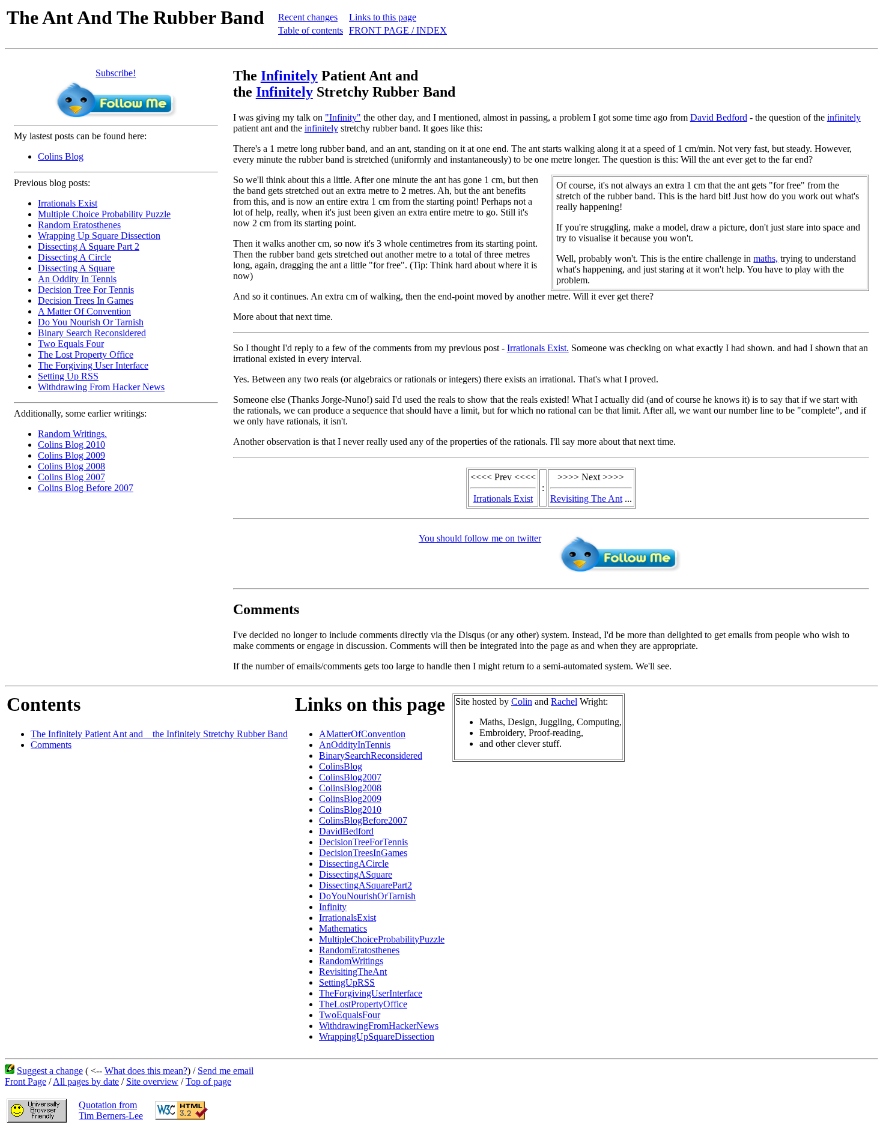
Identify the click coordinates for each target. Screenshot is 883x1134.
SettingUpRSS (347, 982)
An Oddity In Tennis (77, 279)
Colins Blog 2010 (71, 444)
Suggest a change (50, 1071)
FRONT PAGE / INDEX (398, 30)
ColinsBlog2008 (350, 788)
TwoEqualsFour (349, 1015)
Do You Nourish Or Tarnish (91, 322)
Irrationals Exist (67, 203)
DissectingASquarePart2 (365, 885)
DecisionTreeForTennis (363, 842)
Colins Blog (60, 156)
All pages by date (86, 1081)
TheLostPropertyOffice (363, 1004)
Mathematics (343, 928)
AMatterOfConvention (362, 734)
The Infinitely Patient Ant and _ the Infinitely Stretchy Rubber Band (159, 734)
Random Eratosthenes (79, 225)
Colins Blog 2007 (71, 477)
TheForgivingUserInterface (370, 993)
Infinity (333, 907)
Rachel (564, 701)
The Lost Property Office (85, 354)
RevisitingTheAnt (353, 972)
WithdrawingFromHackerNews (378, 1026)
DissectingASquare (355, 874)
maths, (765, 258)
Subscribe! (116, 73)
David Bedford (718, 117)
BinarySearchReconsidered (370, 755)
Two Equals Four (71, 344)
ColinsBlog (340, 766)
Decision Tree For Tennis (86, 290)
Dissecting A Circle (74, 257)
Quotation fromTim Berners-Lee (111, 1110)
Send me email (225, 1071)
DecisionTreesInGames (363, 853)
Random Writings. (72, 434)
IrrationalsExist (347, 917)
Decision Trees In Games (85, 300)
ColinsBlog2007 (350, 777)
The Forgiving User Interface (93, 365)
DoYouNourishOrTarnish (367, 896)
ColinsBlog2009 (350, 799)
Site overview (152, 1081)
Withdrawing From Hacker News (101, 387)
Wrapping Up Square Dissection (99, 236)
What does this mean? (146, 1071)
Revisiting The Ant (586, 498)
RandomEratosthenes (359, 950)
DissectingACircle (354, 863)
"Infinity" (343, 117)
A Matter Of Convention (84, 311)
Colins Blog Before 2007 (85, 488)
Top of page (208, 1081)
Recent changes (308, 17)
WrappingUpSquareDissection (376, 1036)
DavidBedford (346, 831)
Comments (51, 745)
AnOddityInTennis (354, 745)
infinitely (844, 117)
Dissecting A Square (76, 268)
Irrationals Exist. (538, 348)
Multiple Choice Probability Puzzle (104, 214)
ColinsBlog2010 (350, 809)
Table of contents (310, 30)
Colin (521, 701)
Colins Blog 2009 (71, 455)
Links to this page (382, 17)
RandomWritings (351, 961)
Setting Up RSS (68, 376)
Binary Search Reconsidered (92, 333)
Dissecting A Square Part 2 (88, 246)
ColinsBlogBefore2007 (363, 820)
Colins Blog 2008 (71, 466)
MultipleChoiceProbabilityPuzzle (382, 939)
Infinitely (289, 75)
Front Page (25, 1081)
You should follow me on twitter (480, 538)
